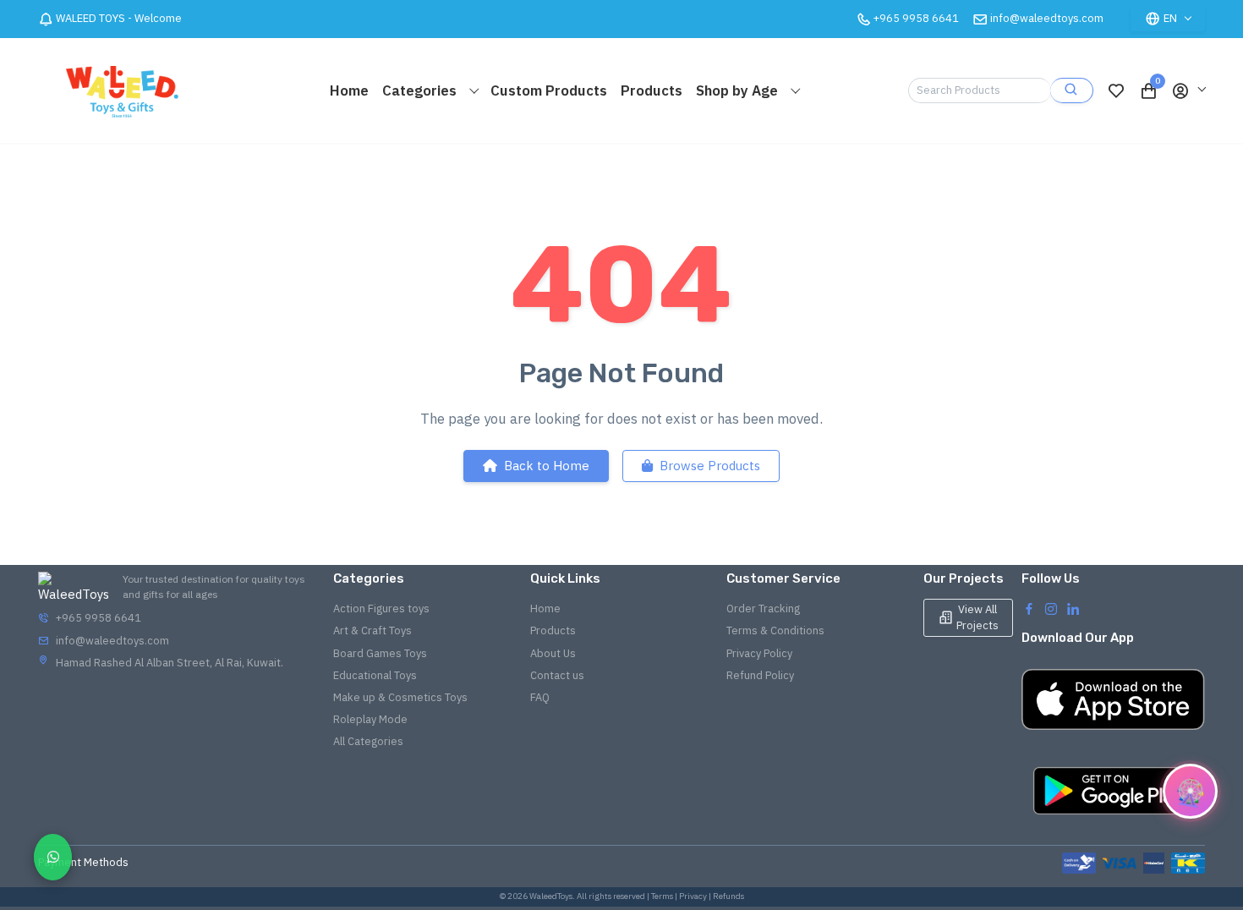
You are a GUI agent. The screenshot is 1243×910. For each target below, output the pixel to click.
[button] (1188, 90)
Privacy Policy (759, 653)
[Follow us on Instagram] (1051, 608)
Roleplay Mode (370, 719)
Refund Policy (760, 675)
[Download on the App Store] (1113, 699)
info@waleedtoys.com (1046, 18)
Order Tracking (763, 608)
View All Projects (977, 617)
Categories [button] (421, 90)
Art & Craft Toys (372, 630)
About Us (553, 653)
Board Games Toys (380, 653)
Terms (662, 896)
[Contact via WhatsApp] (53, 857)
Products (651, 90)
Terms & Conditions (775, 630)
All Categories (368, 741)
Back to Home (546, 466)
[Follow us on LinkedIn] (1073, 608)
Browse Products (710, 466)
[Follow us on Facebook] (1029, 608)
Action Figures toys (381, 608)
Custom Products (548, 90)
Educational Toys (375, 675)
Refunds (728, 896)
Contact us (557, 675)
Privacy (693, 896)
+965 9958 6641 (98, 618)
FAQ (540, 697)
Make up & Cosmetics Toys (400, 697)
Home (349, 90)
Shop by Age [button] (738, 90)
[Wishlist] (1116, 90)
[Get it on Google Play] (1113, 790)
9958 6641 (916, 18)
